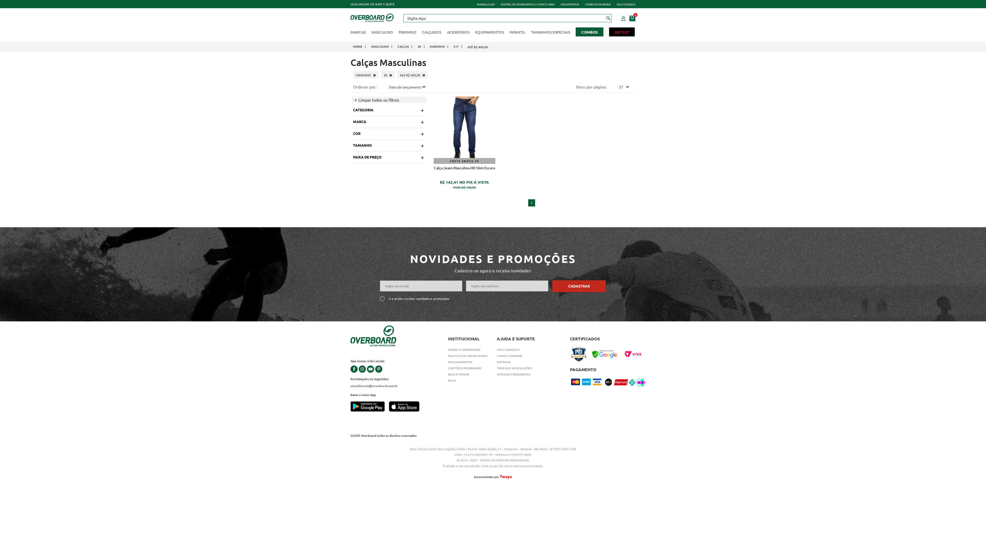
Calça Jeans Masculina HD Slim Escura (464, 167)
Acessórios (458, 32)
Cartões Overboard (464, 368)
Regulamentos (460, 362)
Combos (589, 32)
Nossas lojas (486, 4)
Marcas (358, 32)
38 (419, 46)
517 (456, 46)
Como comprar (509, 356)
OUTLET (622, 32)
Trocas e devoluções (514, 368)
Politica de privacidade (468, 356)
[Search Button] (608, 18)
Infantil (517, 32)
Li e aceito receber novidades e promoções (419, 299)
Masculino (382, 32)
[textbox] (507, 18)
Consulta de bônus (598, 4)
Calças (403, 46)
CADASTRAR (579, 286)
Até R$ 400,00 (478, 47)
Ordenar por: (364, 86)
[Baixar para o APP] (369, 407)
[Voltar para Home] (372, 17)
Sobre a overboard (464, 350)
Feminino (407, 32)
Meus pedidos (570, 4)
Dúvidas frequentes (513, 374)
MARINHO (437, 46)
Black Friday (459, 374)
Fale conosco (626, 4)
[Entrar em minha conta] (623, 17)
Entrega (504, 362)
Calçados (431, 32)
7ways (506, 476)
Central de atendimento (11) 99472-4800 (528, 4)
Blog (452, 380)
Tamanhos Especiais (550, 32)
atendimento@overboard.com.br (374, 386)
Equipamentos (489, 32)
